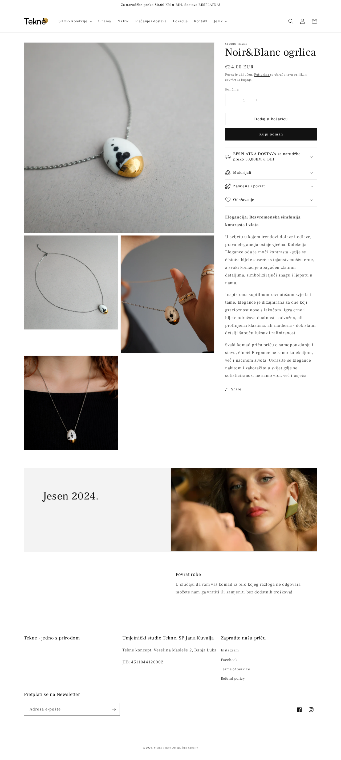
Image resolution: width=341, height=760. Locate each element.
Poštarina (262, 75)
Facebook (229, 660)
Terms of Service (235, 669)
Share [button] (236, 389)
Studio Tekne (162, 747)
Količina (231, 89)
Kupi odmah (271, 134)
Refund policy (233, 678)
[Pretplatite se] (114, 709)
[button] (75, 21)
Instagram (230, 650)
